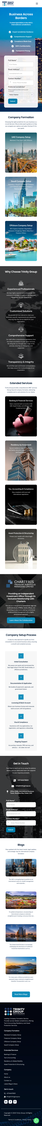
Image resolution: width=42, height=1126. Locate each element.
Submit (12, 101)
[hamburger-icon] (37, 3)
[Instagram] (15, 1102)
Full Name (12, 60)
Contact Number (14, 78)
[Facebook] (10, 1102)
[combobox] (10, 82)
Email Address (14, 69)
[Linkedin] (6, 1102)
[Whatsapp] (36, 1120)
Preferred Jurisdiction (16, 87)
